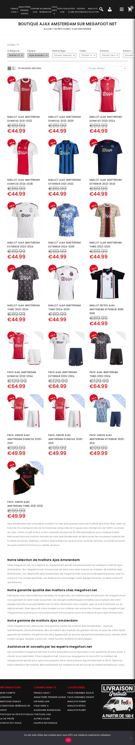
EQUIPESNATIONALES (81, 10)
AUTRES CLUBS (62, 28)
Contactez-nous (10, 723)
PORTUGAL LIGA (42, 714)
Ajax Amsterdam (50, 573)
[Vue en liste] (14, 68)
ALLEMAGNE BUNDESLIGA (47, 710)
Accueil (48, 28)
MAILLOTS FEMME (77, 701)
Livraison (6, 697)
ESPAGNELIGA (35, 10)
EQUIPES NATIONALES (45, 723)
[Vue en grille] (9, 68)
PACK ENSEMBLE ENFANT (81, 697)
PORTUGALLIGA (62, 10)
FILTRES (11, 44)
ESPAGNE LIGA (41, 701)
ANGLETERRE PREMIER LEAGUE (24, 10)
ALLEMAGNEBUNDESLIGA (46, 10)
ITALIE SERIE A (41, 705)
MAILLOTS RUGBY (77, 710)
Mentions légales (10, 701)
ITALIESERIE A (54, 10)
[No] (131, 738)
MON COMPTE (7, 692)
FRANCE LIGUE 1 (42, 692)
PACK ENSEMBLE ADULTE (81, 692)
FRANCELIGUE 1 (14, 10)
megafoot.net (22, 565)
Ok (68, 740)
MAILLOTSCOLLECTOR (93, 10)
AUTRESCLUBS (71, 10)
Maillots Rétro (77, 705)
